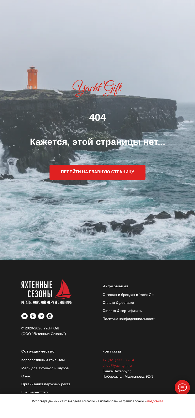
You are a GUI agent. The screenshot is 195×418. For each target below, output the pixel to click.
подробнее (155, 401)
